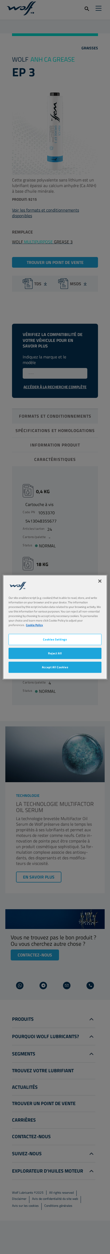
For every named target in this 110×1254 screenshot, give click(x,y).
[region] (55, 627)
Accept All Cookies (55, 667)
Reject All (55, 653)
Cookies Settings (55, 639)
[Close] (100, 581)
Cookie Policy (34, 625)
